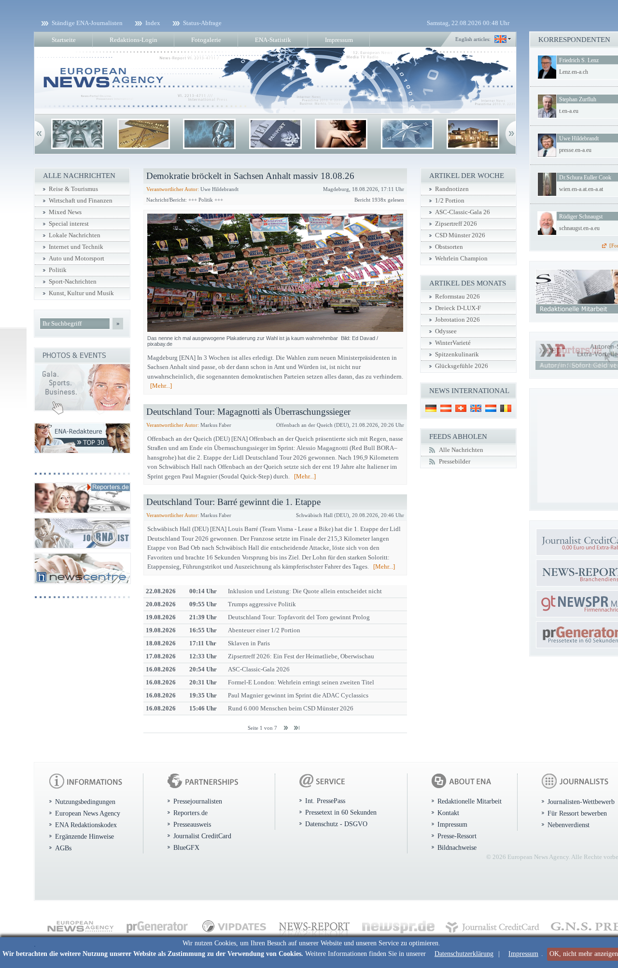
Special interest (69, 223)
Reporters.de (190, 813)
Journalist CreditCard (202, 836)
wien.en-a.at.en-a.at (581, 189)
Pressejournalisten (197, 801)
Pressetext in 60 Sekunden (341, 812)
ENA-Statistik (273, 39)
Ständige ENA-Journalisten (87, 23)
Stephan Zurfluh (577, 99)
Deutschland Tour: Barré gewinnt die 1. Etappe (233, 502)
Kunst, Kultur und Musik (81, 293)
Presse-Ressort (457, 836)
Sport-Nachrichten (73, 281)
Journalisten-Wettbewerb (581, 801)
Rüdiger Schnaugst (581, 216)
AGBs (63, 848)
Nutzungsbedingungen (85, 801)
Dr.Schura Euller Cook (585, 177)
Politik (58, 270)
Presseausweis (192, 824)
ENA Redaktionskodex (86, 825)
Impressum (523, 953)
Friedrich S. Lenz (579, 60)
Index (152, 23)
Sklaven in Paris (249, 643)
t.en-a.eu (568, 111)
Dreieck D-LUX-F (458, 308)
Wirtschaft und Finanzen (80, 200)
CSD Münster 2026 (460, 235)
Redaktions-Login (133, 39)
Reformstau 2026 (457, 296)
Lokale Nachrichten (74, 235)
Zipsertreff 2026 (456, 223)
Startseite (64, 39)
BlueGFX (186, 847)
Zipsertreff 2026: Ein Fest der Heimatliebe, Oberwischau (301, 656)
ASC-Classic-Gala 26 (462, 212)
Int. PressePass (325, 800)
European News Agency (87, 813)
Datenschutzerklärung (464, 953)
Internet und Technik (76, 247)
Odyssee (446, 331)
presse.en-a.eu (575, 150)
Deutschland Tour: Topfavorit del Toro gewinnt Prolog (299, 617)
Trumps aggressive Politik (262, 604)
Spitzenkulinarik (457, 354)
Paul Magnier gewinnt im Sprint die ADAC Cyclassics (298, 695)
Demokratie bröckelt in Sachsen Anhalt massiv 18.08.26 (250, 176)
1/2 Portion (449, 200)
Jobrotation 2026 (457, 319)
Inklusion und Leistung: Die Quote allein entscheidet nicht (305, 591)
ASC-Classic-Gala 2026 (259, 669)
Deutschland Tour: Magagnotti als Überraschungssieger (248, 412)
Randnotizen (452, 189)
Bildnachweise (457, 847)
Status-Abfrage (202, 23)
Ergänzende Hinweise (84, 836)
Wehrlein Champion (461, 258)
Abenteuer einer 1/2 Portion (264, 630)
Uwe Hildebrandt (579, 138)
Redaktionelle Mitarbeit (469, 801)
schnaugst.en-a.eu (579, 228)
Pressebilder (454, 461)
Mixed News (65, 212)
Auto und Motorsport (76, 258)
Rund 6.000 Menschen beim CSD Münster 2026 (290, 708)
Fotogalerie (206, 39)
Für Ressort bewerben (577, 813)
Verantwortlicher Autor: (172, 189)
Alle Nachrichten (461, 450)
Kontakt (448, 813)
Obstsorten (449, 247)
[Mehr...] (161, 385)
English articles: (473, 39)
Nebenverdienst (569, 825)
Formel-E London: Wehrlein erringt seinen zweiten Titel (301, 682)
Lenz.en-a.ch (573, 71)
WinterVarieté (453, 343)
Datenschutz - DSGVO (336, 824)
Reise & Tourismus (73, 189)
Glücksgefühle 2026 (461, 366)
